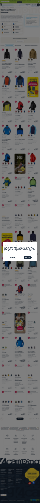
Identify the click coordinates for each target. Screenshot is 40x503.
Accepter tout (27, 257)
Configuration (12, 257)
